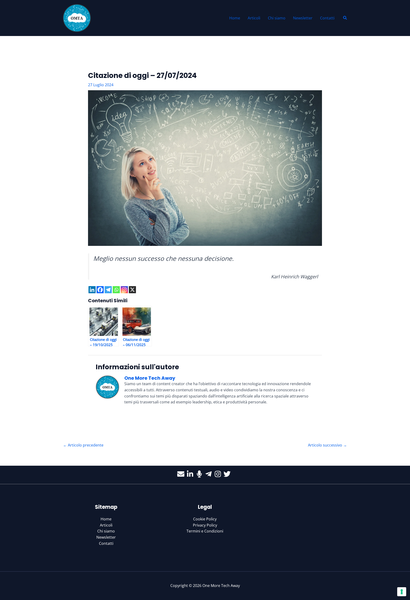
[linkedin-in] (191, 474)
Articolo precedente (83, 445)
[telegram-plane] (209, 474)
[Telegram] (108, 289)
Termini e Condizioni (204, 531)
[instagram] (219, 474)
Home (106, 519)
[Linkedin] (92, 289)
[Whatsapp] (116, 289)
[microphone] (200, 474)
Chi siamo (106, 531)
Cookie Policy (205, 519)
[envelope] (181, 474)
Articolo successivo (327, 445)
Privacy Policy (205, 525)
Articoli (106, 525)
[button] (345, 18)
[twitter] (228, 474)
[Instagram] (124, 289)
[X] (132, 289)
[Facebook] (100, 289)
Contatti (106, 543)
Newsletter (106, 537)
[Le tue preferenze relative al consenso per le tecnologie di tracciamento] (401, 591)
